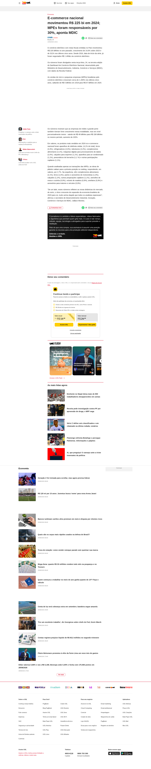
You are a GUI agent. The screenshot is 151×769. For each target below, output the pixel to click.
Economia (51, 14)
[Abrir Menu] (20, 3)
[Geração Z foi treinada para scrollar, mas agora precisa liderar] (27, 479)
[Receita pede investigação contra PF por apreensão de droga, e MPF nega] (56, 410)
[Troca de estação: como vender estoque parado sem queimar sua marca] (27, 551)
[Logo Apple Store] (114, 753)
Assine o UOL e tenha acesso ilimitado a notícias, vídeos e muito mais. (31, 754)
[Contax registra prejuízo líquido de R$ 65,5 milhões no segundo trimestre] (27, 639)
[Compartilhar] (86, 38)
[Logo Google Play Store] (126, 753)
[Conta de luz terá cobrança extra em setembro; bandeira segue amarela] (27, 608)
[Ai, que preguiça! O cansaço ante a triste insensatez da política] (56, 454)
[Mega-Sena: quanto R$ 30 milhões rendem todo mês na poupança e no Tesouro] (27, 567)
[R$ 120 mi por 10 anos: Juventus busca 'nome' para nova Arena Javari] (27, 495)
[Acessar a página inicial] (26, 3)
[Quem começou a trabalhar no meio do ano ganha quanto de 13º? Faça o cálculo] (27, 582)
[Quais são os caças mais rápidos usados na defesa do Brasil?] (27, 536)
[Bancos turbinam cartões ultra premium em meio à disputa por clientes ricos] (27, 520)
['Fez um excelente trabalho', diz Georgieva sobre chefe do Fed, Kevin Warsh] (27, 623)
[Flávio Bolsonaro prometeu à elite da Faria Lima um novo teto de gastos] (27, 654)
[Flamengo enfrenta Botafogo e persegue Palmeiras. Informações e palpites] (56, 439)
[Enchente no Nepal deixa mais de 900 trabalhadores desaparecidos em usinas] (56, 395)
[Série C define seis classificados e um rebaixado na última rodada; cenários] (56, 425)
